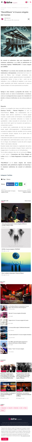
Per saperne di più (25, 435)
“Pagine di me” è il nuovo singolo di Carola (18, 320)
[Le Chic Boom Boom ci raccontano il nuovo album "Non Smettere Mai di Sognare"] (3, 308)
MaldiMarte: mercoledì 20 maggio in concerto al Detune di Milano (23, 394)
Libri (21, 408)
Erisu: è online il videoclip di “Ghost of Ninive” (13, 273)
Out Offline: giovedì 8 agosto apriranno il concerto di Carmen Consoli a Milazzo (17, 342)
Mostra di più (28, 200)
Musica (9, 7)
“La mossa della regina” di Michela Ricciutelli (18, 327)
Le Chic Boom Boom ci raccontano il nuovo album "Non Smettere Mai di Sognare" (18, 307)
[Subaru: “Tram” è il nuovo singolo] (3, 351)
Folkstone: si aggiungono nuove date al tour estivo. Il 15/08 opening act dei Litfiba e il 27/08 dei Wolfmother (7, 376)
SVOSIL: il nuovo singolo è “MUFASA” (11, 249)
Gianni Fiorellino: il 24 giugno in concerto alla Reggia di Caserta (8, 394)
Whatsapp (20, 184)
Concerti (10, 408)
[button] (30, 2)
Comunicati (3, 408)
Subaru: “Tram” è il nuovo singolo (16, 348)
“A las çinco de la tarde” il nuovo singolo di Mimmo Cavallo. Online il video (14, 224)
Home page (3, 7)
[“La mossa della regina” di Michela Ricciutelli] (3, 329)
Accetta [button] (5, 439)
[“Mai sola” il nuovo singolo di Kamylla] (3, 315)
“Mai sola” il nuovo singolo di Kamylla (17, 313)
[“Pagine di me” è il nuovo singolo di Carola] (3, 322)
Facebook (11, 184)
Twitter (16, 184)
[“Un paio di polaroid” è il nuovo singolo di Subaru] (3, 336)
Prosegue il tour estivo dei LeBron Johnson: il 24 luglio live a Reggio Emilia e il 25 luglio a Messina (23, 376)
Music (25, 408)
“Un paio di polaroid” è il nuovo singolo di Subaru (19, 334)
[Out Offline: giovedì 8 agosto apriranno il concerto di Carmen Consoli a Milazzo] (3, 344)
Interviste (16, 408)
